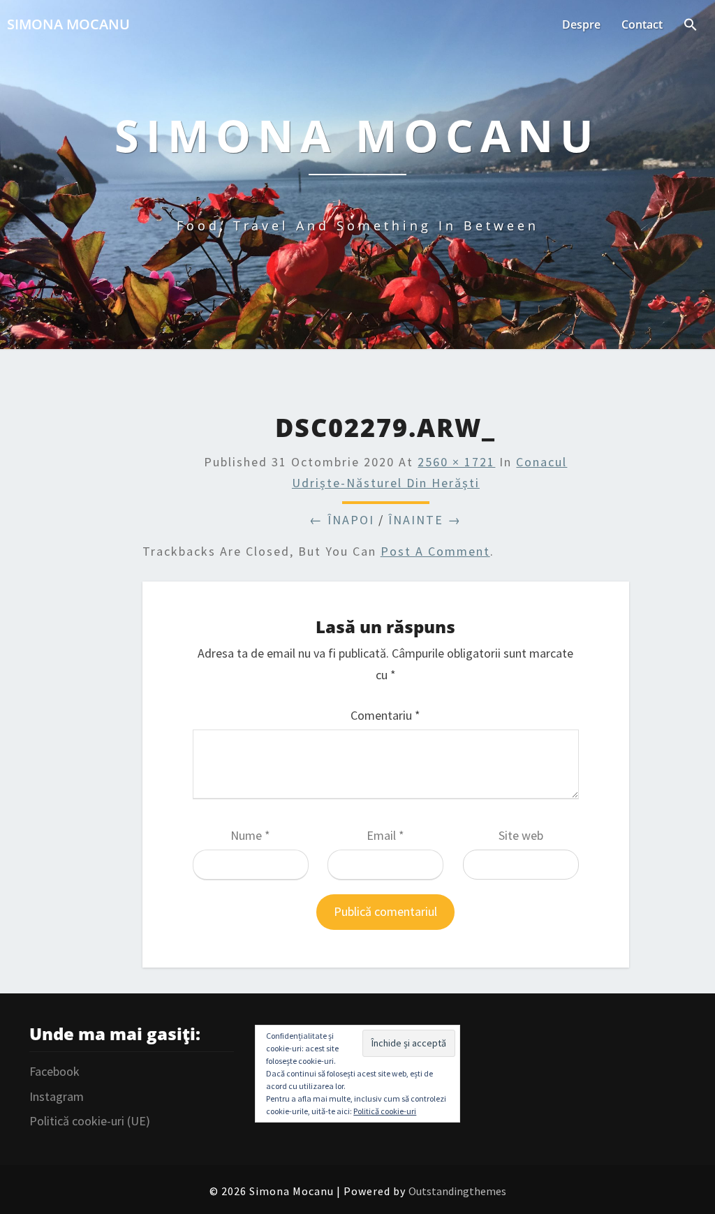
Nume (250, 835)
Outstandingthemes (457, 1191)
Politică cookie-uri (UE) (89, 1121)
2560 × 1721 (456, 462)
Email (385, 835)
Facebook (54, 1071)
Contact (642, 24)
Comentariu (385, 715)
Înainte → (425, 520)
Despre (581, 24)
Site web (521, 835)
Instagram (56, 1096)
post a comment (435, 551)
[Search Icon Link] (690, 26)
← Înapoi (341, 520)
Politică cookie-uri (384, 1111)
